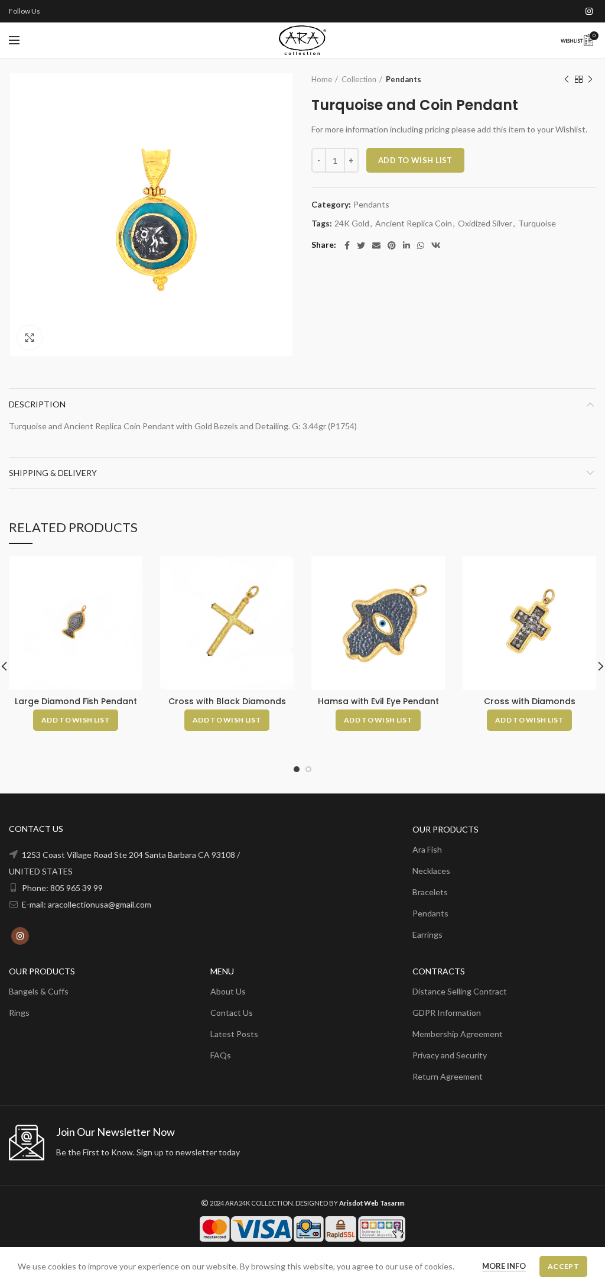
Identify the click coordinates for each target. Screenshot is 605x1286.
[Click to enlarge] (29, 337)
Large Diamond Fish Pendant (76, 701)
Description (37, 404)
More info (504, 1266)
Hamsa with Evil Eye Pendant (378, 701)
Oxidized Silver (485, 223)
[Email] (376, 245)
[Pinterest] (391, 245)
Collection (358, 79)
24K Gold (351, 223)
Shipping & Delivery (53, 473)
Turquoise (537, 223)
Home (321, 79)
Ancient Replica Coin (413, 223)
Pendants (403, 79)
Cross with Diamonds (529, 701)
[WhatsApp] (421, 245)
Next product (590, 79)
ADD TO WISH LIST (415, 160)
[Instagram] (589, 11)
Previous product (567, 79)
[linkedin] (406, 245)
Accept (563, 1266)
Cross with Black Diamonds (227, 701)
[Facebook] (347, 245)
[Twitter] (361, 245)
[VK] (436, 245)
